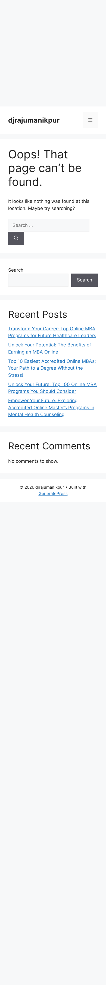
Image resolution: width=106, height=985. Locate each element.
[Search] (16, 238)
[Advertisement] (53, 53)
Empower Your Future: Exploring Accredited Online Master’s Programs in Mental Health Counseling (51, 407)
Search (15, 270)
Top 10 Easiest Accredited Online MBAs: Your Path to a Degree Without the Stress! (52, 368)
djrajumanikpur (34, 120)
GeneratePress (53, 493)
